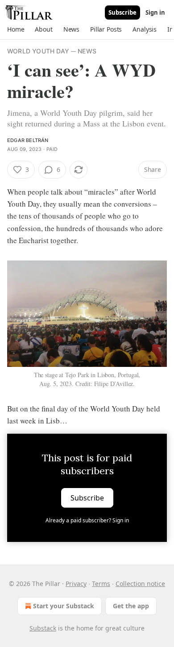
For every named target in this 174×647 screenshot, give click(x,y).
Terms (101, 583)
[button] (15, 29)
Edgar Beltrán (28, 140)
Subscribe (122, 12)
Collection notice (140, 583)
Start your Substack (63, 606)
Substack (42, 628)
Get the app (131, 606)
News (87, 51)
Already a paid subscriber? (87, 520)
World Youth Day (38, 51)
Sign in (155, 12)
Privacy (76, 583)
